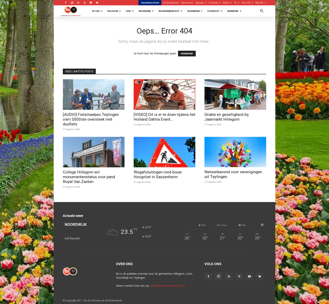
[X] (84, 2)
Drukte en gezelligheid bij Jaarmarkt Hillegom (226, 117)
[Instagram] (72, 2)
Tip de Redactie (171, 2)
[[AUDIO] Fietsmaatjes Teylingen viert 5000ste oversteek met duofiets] (94, 94)
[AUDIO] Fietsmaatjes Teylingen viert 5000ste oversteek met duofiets (91, 119)
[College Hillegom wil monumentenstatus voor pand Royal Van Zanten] (94, 152)
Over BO (246, 2)
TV (235, 2)
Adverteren (187, 2)
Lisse (128, 11)
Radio (226, 2)
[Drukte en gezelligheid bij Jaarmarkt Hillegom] (235, 94)
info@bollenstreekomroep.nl (167, 285)
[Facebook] (66, 2)
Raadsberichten (150, 2)
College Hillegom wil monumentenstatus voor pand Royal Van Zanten (89, 177)
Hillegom (112, 11)
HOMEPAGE (187, 53)
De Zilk (96, 11)
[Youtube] (91, 2)
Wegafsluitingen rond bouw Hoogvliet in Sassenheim (158, 174)
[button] (261, 11)
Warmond (232, 11)
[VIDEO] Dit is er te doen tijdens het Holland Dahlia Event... (164, 117)
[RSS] (78, 2)
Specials (200, 2)
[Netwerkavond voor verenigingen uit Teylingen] (235, 152)
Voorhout (213, 11)
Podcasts (213, 2)
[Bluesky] (97, 2)
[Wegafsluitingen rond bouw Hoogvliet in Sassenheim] (164, 152)
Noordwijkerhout (169, 11)
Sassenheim (193, 11)
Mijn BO (260, 2)
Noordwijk (145, 11)
